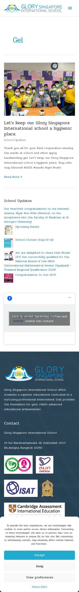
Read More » (13, 177)
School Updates (15, 140)
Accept (39, 555)
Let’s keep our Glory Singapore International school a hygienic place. (38, 128)
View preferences (39, 577)
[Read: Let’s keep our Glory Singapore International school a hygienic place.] (39, 89)
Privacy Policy (39, 586)
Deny (39, 566)
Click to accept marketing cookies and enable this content (39, 318)
